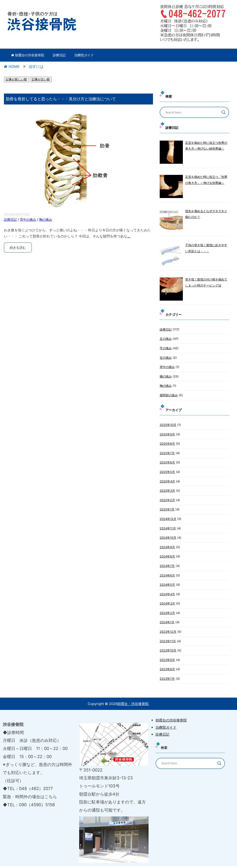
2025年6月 (167, 462)
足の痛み (166, 338)
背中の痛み (28, 219)
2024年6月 (167, 575)
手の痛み (166, 348)
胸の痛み (45, 219)
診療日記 (59, 55)
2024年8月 (167, 556)
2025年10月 (168, 425)
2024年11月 (168, 528)
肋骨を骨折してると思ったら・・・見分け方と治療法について (61, 99)
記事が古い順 (41, 79)
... (128, 236)
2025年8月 (167, 443)
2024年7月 (167, 566)
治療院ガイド (84, 55)
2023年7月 (167, 678)
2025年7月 (167, 453)
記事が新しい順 (16, 79)
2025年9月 (167, 434)
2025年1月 (167, 509)
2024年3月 (167, 603)
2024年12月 (168, 519)
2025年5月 (167, 472)
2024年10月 (168, 537)
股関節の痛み (169, 395)
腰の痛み (166, 376)
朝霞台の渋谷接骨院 (29, 55)
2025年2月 (167, 500)
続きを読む (18, 247)
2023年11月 (168, 641)
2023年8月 (167, 669)
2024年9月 (167, 547)
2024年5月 (167, 584)
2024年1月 (167, 622)
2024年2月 (167, 613)
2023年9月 (167, 660)
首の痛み (166, 357)
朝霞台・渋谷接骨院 (133, 704)
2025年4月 (167, 481)
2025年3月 (167, 490)
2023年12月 (168, 631)
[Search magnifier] (223, 112)
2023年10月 (168, 650)
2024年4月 (167, 594)
